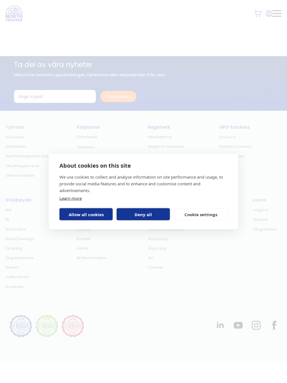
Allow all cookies (86, 214)
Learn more (70, 198)
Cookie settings (200, 214)
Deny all (143, 214)
